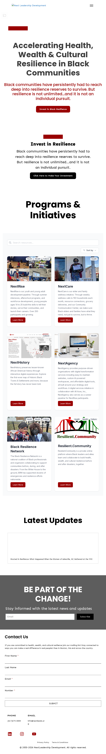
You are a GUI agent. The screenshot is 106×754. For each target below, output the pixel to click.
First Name (11, 655)
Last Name (10, 667)
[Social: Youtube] (34, 734)
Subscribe (85, 616)
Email (9, 679)
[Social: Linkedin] (10, 734)
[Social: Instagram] (22, 734)
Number (10, 690)
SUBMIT (53, 703)
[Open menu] (91, 5)
